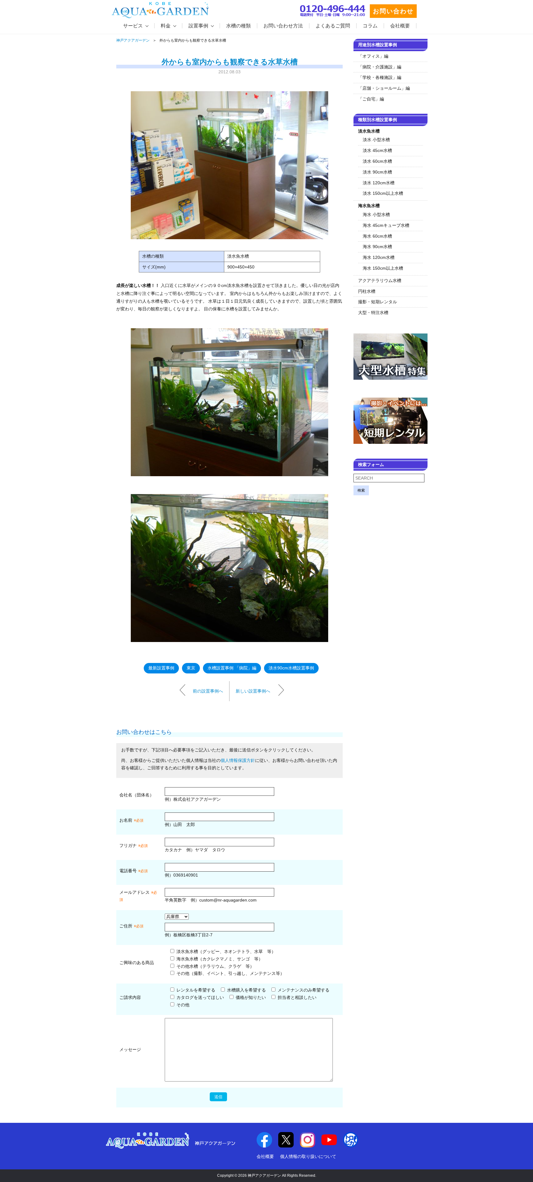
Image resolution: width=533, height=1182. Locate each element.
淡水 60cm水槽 (377, 161)
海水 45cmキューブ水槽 (386, 225)
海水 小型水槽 (376, 214)
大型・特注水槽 (373, 312)
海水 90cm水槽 (377, 246)
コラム (370, 25)
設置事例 (198, 25)
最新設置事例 (161, 667)
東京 (191, 667)
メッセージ (130, 1049)
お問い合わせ (393, 11)
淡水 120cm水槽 (379, 182)
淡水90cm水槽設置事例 (291, 667)
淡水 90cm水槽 (377, 172)
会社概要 (400, 25)
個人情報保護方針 (238, 760)
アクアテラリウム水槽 (379, 280)
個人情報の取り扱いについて (308, 1156)
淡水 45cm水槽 (377, 150)
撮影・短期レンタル (377, 301)
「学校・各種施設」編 (379, 77)
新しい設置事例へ (253, 690)
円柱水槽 (366, 291)
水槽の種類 (238, 25)
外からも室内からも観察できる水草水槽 (230, 62)
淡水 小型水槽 (376, 139)
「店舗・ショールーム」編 (384, 88)
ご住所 (131, 925)
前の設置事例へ (208, 690)
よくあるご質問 (333, 25)
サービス (133, 25)
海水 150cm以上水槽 (383, 268)
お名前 (125, 820)
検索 (361, 490)
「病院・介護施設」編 (379, 66)
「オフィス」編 (373, 56)
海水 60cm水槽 (377, 236)
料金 (166, 25)
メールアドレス (134, 892)
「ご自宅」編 (371, 98)
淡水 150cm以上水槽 (383, 193)
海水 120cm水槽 (379, 257)
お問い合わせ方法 (283, 25)
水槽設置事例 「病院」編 (232, 667)
